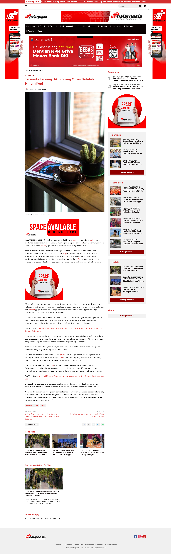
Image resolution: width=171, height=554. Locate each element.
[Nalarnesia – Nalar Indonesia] (36, 16)
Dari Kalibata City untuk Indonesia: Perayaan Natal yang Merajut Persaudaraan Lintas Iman (133, 222)
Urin (43, 406)
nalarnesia (34, 88)
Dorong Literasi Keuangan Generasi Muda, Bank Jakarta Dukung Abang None (92, 452)
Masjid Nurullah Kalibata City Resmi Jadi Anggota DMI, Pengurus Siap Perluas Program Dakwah (133, 200)
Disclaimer (68, 545)
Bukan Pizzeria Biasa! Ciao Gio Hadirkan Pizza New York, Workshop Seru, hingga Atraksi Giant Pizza (64, 452)
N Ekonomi (52, 26)
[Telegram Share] (98, 424)
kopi (75, 240)
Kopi (36, 406)
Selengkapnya (126, 172)
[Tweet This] (89, 424)
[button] (140, 6)
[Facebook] (135, 537)
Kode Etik (79, 545)
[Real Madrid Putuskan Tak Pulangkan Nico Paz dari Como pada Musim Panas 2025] (115, 164)
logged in (40, 518)
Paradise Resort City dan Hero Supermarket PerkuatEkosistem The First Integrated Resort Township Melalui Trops (103, 2)
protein (32, 310)
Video (40, 31)
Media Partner (111, 545)
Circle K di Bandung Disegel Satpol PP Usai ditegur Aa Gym (86, 414)
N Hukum (91, 26)
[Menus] (26, 6)
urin (81, 243)
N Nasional (30, 26)
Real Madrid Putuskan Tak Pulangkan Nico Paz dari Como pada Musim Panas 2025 (132, 163)
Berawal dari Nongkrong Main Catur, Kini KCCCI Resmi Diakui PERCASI (133, 142)
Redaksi (58, 545)
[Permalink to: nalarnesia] (27, 88)
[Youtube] (144, 537)
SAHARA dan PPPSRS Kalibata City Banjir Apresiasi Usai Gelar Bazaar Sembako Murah (132, 211)
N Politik (41, 26)
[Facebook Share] (84, 424)
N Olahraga (128, 26)
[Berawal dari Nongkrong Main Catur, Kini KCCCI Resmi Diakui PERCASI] (115, 142)
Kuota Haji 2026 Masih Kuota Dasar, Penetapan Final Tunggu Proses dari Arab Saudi (133, 232)
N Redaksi (30, 31)
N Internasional (66, 26)
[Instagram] (140, 537)
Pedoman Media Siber (94, 545)
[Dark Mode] (145, 6)
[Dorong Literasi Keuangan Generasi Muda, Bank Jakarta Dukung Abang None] (92, 441)
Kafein (29, 406)
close (21, 10)
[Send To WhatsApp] (102, 424)
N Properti (80, 26)
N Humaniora (115, 26)
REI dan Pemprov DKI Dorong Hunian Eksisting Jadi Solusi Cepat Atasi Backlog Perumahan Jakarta (128, 88)
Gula (61, 357)
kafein (92, 240)
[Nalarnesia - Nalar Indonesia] (35, 537)
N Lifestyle (102, 26)
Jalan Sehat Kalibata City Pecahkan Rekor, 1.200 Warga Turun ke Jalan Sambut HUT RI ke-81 (133, 190)
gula (62, 355)
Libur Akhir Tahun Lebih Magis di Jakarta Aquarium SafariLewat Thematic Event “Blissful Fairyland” (37, 452)
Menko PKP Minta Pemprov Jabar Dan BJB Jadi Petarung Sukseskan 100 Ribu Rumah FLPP (133, 153)
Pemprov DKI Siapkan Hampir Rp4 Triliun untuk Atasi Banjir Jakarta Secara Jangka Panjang (133, 243)
